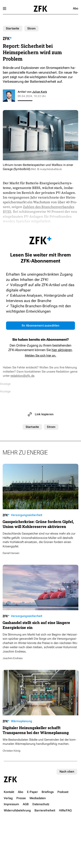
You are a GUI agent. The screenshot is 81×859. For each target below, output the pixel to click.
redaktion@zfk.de (22, 375)
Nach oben (67, 771)
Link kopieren (44, 414)
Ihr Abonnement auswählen (41, 325)
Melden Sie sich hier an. (40, 355)
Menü (4, 8)
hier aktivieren (62, 350)
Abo (75, 8)
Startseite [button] (40, 9)
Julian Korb (39, 91)
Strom (31, 28)
